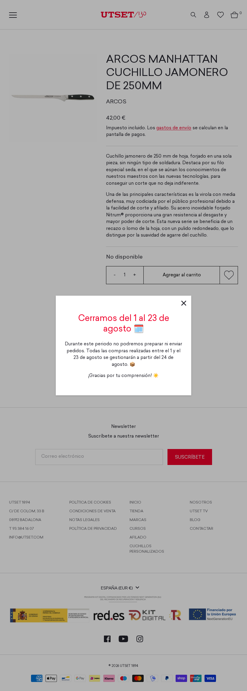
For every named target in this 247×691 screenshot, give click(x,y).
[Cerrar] (183, 303)
